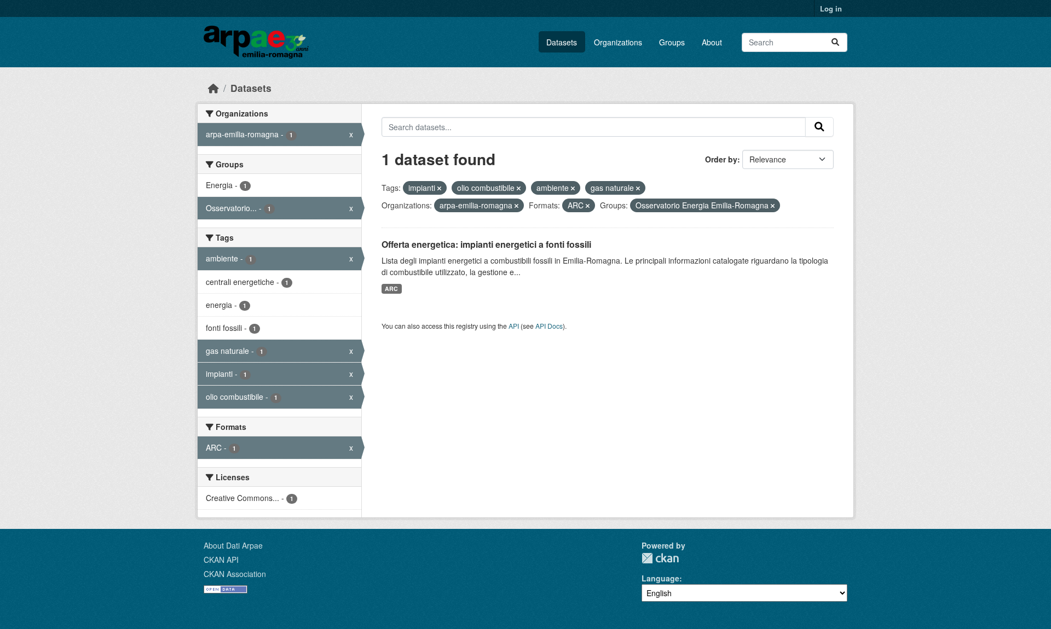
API (514, 325)
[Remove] (439, 188)
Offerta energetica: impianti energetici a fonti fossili (486, 244)
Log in (831, 8)
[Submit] (835, 42)
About (712, 42)
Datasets (561, 42)
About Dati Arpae (233, 545)
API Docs (549, 325)
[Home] (213, 88)
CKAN (660, 558)
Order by (721, 159)
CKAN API (221, 559)
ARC (391, 288)
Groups (672, 42)
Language (660, 578)
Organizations (618, 42)
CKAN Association (235, 573)
